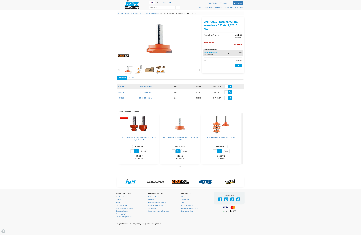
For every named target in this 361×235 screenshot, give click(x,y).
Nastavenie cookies (187, 211)
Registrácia (212, 3)
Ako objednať (120, 197)
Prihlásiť (223, 3)
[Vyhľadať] (178, 7)
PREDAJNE (209, 7)
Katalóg (183, 197)
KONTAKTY (239, 7)
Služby (183, 202)
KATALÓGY (219, 7)
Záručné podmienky (122, 211)
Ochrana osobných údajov (124, 217)
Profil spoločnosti (153, 197)
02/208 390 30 (165, 2)
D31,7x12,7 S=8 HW (145, 92)
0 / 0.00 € (239, 3)
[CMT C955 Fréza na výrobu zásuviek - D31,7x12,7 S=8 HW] (180, 124)
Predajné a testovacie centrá (157, 202)
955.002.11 (121, 92)
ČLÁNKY (199, 7)
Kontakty (151, 200)
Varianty (122, 77)
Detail (143, 151)
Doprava (118, 200)
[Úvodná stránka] (118, 13)
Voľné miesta (152, 208)
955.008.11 (121, 86)
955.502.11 (121, 98)
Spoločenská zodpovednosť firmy (158, 211)
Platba (118, 202)
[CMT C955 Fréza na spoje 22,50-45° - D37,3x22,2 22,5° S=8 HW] (138, 124)
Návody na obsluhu (187, 205)
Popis (131, 77)
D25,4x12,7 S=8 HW (145, 86)
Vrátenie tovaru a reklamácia (124, 208)
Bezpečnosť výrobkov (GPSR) (190, 208)
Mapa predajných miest (155, 205)
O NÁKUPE (229, 7)
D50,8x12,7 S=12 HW (145, 98)
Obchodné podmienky (122, 205)
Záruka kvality (185, 200)
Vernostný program (122, 214)
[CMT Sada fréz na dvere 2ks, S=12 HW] (221, 124)
